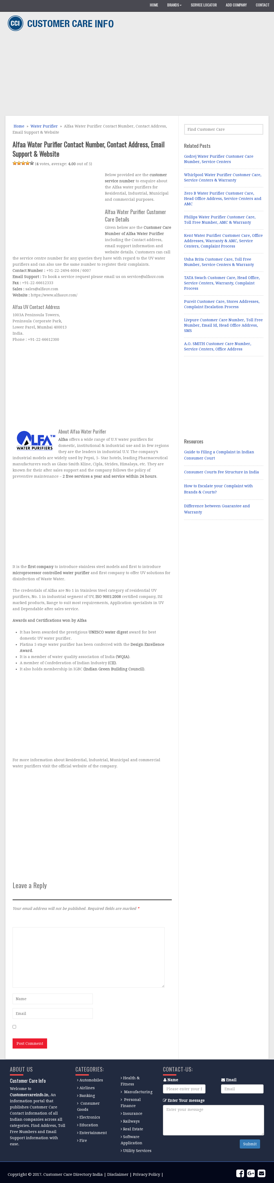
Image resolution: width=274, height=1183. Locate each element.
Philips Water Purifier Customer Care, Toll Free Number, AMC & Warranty (220, 220)
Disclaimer (117, 1174)
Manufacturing (138, 1092)
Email (231, 1080)
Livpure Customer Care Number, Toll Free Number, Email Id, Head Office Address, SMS (223, 325)
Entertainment (93, 1133)
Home (18, 126)
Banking (87, 1095)
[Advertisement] (135, 74)
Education (88, 1125)
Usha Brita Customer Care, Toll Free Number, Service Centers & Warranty (219, 262)
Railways (131, 1121)
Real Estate (133, 1129)
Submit (250, 1144)
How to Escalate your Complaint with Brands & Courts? (218, 489)
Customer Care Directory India (73, 1174)
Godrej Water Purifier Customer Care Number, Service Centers (218, 159)
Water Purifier (44, 126)
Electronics (89, 1117)
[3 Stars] (23, 163)
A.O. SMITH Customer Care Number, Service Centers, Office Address (217, 346)
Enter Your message (186, 1100)
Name (173, 1080)
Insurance (132, 1113)
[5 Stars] (32, 163)
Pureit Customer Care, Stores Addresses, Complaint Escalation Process (222, 304)
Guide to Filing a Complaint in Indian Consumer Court (219, 455)
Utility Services (137, 1151)
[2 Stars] (19, 163)
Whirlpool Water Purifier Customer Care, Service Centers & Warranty (222, 177)
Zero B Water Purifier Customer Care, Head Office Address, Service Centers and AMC (222, 198)
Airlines (87, 1088)
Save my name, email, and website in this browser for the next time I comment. (91, 1027)
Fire (83, 1140)
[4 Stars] (27, 163)
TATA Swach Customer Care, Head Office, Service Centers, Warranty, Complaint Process (222, 283)
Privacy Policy (146, 1174)
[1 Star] (15, 163)
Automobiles (91, 1080)
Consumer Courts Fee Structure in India (221, 472)
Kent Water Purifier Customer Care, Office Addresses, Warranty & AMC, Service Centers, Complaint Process (223, 240)
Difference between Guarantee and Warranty (217, 509)
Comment (21, 920)
